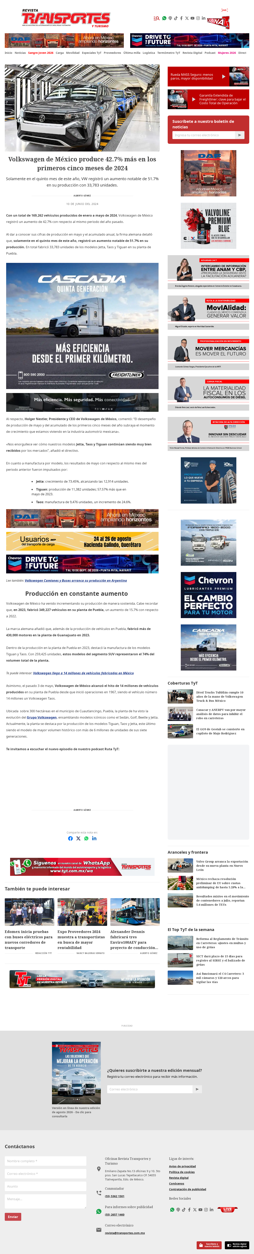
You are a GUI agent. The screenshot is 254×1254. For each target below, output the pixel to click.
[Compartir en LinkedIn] (94, 838)
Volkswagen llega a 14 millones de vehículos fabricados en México (83, 673)
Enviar (13, 1217)
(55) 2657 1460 (114, 1214)
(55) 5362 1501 (114, 1196)
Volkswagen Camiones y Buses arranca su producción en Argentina (76, 580)
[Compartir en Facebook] (70, 838)
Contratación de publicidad (187, 1189)
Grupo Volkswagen (42, 717)
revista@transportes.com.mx (125, 1233)
